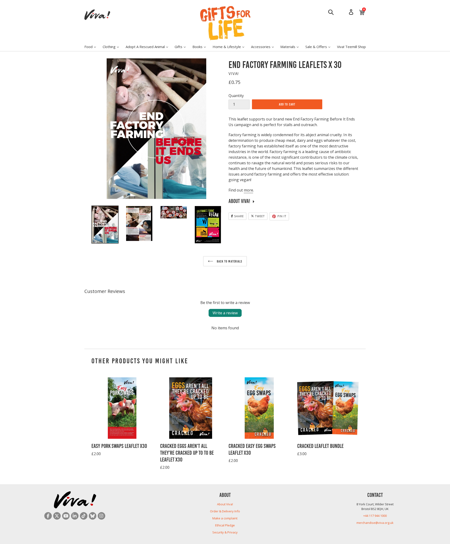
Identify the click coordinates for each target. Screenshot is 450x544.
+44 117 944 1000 (375, 516)
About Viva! (225, 504)
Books (201, 46)
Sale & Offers (320, 46)
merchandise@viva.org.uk (375, 523)
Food (92, 46)
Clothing (113, 46)
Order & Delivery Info (225, 511)
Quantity (236, 95)
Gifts (182, 46)
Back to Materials (229, 261)
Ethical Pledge (225, 525)
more (248, 190)
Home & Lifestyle (231, 46)
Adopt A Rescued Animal (149, 46)
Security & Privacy (225, 532)
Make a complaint (224, 518)
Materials (291, 46)
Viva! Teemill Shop (351, 46)
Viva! (234, 73)
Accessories (264, 46)
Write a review (225, 312)
